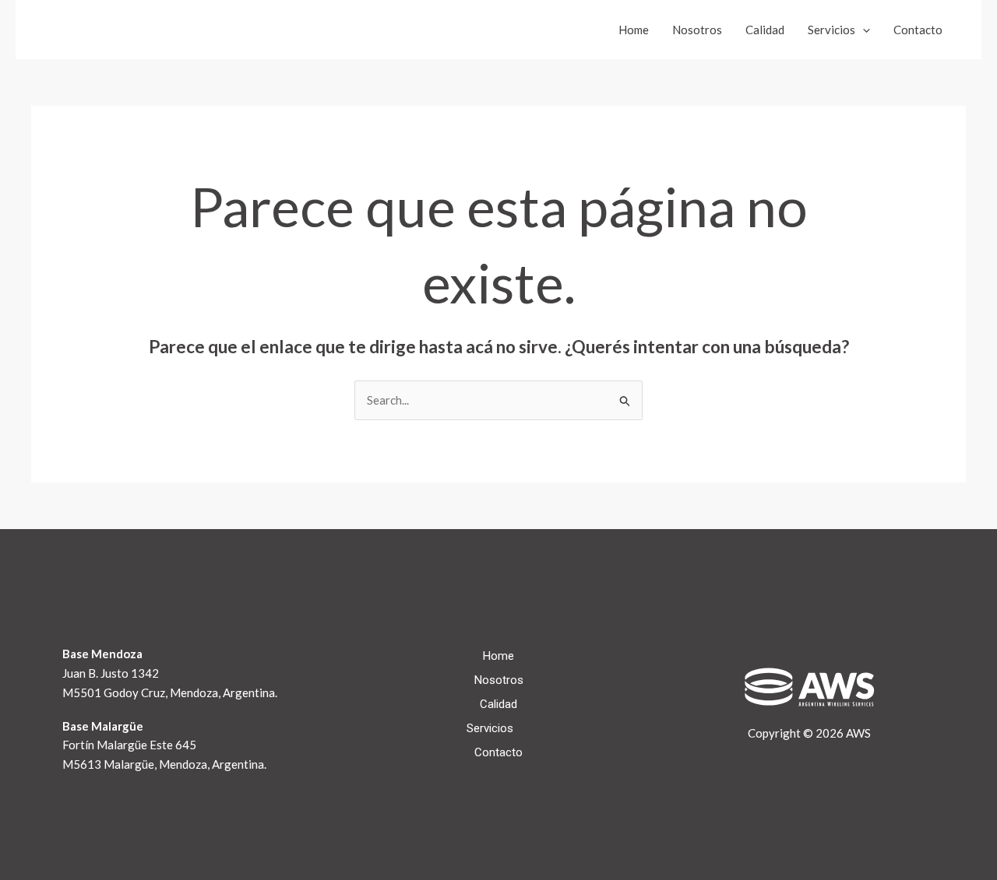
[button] (862, 29)
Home (633, 30)
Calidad (764, 30)
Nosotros (697, 30)
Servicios (831, 30)
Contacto (917, 30)
